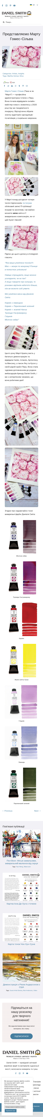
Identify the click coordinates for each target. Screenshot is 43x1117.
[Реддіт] (8, 85)
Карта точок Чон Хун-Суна (21, 944)
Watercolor (27, 866)
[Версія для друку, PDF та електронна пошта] (9, 83)
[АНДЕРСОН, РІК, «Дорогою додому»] (21, 954)
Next (36, 811)
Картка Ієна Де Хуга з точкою (21, 903)
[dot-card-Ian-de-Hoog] (21, 873)
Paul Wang (19, 866)
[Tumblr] (19, 85)
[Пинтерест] (23, 85)
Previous (8, 811)
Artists (14, 74)
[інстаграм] (6, 5)
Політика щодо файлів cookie (24, 1108)
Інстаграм (27, 203)
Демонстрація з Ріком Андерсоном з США (21, 985)
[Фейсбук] (4, 85)
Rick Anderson (28, 990)
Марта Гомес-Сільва (14, 91)
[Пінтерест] (10, 5)
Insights (21, 74)
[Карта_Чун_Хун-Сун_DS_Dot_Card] (21, 914)
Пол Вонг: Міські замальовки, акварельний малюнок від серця (21, 862)
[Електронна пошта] (27, 85)
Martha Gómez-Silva (15, 76)
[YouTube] (14, 5)
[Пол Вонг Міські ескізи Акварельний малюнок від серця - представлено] (21, 830)
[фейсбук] (2, 5)
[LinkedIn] (12, 85)
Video (35, 990)
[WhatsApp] (15, 85)
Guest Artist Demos (16, 990)
